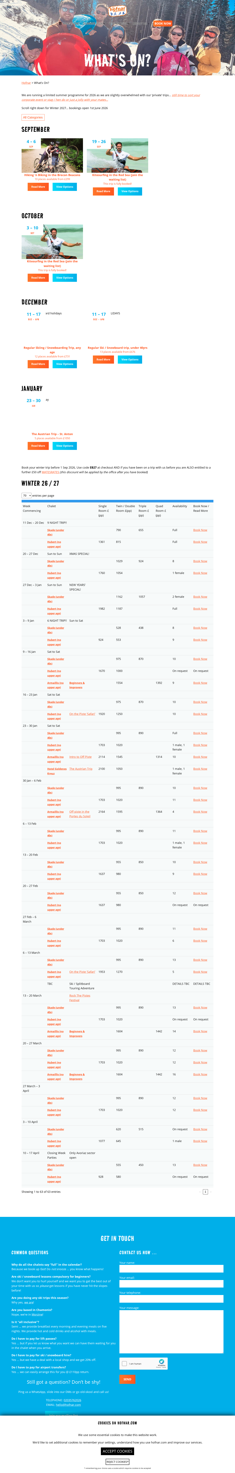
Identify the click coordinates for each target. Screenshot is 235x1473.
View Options (64, 187)
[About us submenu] (149, 23)
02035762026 (72, 1400)
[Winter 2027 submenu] (128, 23)
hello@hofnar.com (68, 1405)
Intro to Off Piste (80, 757)
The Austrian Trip (80, 769)
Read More (38, 187)
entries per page (43, 495)
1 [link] (205, 1191)
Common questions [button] (30, 1252)
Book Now (200, 530)
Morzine (37, 1314)
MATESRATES (51, 472)
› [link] (210, 1191)
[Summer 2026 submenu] (104, 23)
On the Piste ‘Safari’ (82, 714)
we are (28, 1302)
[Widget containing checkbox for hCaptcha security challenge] (143, 1364)
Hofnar (26, 83)
